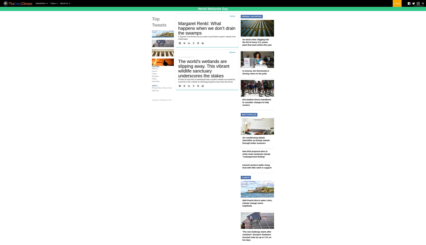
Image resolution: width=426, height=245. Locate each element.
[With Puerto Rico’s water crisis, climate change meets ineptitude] (163, 34)
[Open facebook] (409, 3)
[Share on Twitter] (184, 43)
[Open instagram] (418, 3)
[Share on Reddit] (202, 43)
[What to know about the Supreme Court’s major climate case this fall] (163, 53)
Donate (397, 3)
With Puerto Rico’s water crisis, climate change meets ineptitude (257, 203)
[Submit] (423, 3)
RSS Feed (155, 91)
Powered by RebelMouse (419, 5)
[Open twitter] (413, 3)
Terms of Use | (167, 88)
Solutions (232, 52)
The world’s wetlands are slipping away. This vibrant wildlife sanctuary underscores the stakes (203, 68)
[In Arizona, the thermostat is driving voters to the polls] (257, 59)
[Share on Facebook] (180, 43)
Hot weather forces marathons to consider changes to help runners (256, 102)
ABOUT (155, 86)
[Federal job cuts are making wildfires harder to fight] (163, 62)
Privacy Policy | (157, 88)
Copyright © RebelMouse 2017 (162, 100)
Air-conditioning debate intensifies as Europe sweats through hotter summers (256, 140)
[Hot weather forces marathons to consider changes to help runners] (257, 88)
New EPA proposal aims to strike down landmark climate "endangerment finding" (256, 154)
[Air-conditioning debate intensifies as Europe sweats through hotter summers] (257, 126)
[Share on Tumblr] (193, 43)
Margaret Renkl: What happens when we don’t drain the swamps (206, 28)
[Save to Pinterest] (198, 43)
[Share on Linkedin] (189, 43)
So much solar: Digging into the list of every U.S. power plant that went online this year (257, 42)
